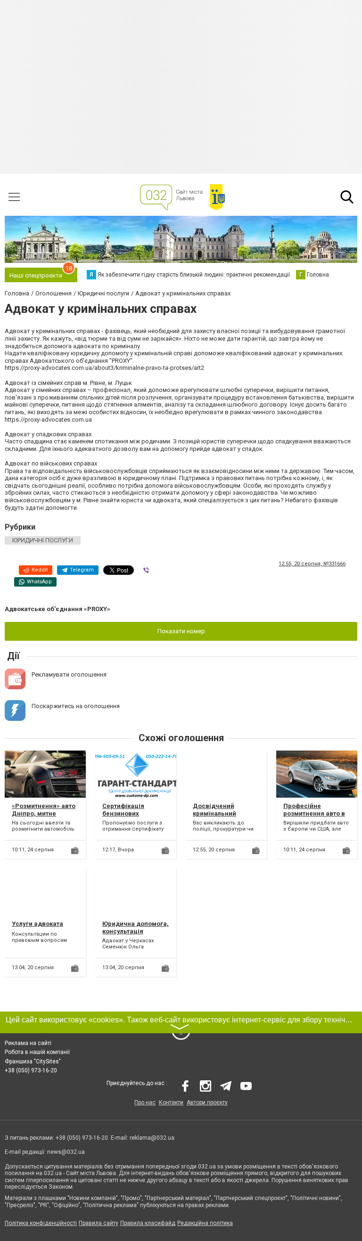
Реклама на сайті (28, 1043)
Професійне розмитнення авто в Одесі (314, 813)
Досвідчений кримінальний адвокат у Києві (217, 813)
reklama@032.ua (152, 1138)
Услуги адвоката (37, 923)
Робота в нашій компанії (37, 1052)
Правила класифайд (147, 1223)
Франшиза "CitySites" (33, 1061)
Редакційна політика (205, 1223)
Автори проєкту (207, 1102)
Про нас (145, 1102)
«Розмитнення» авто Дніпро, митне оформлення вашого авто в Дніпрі (44, 817)
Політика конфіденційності (41, 1223)
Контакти (171, 1102)
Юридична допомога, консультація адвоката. (135, 931)
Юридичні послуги (42, 540)
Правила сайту (98, 1223)
